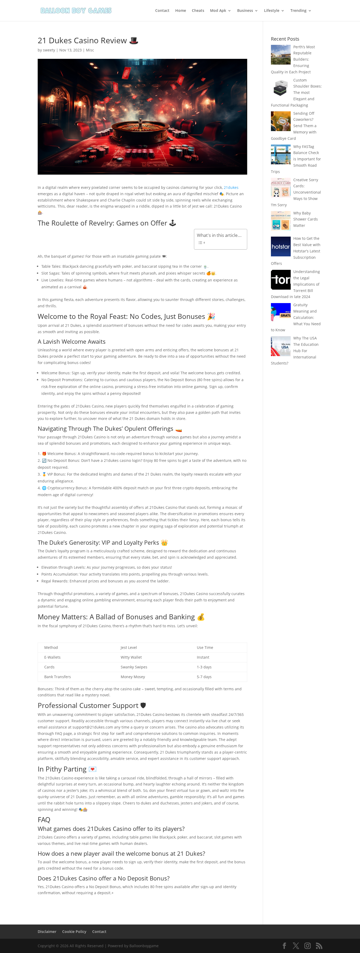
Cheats (198, 11)
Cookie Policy (74, 931)
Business (245, 11)
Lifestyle (271, 11)
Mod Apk (218, 11)
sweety (49, 49)
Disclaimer (47, 931)
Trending (298, 11)
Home (180, 11)
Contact (162, 11)
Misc (90, 49)
